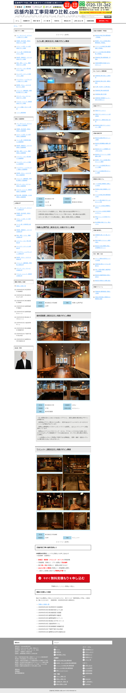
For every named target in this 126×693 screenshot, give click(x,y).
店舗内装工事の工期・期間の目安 (102, 82)
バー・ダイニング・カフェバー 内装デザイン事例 (24, 36)
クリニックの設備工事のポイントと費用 (102, 166)
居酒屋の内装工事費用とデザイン (102, 190)
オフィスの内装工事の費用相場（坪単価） (102, 52)
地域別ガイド (88, 657)
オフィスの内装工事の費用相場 (64, 668)
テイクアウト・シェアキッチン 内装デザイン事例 (24, 80)
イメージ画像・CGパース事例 (23, 108)
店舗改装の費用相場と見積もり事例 (102, 292)
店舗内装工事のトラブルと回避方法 (102, 265)
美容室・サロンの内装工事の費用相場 (66, 663)
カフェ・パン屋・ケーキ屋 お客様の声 (23, 219)
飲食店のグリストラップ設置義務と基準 (102, 155)
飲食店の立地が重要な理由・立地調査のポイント (102, 246)
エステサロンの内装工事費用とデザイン (102, 212)
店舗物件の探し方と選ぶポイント (102, 235)
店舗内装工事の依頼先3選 (102, 90)
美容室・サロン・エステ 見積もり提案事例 (23, 174)
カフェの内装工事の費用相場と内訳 (102, 195)
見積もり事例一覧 (61, 679)
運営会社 (17, 669)
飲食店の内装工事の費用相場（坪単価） (102, 36)
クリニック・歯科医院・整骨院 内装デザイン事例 (24, 91)
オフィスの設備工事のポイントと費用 (102, 171)
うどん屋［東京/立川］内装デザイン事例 (53, 41)
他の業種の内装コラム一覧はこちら (102, 223)
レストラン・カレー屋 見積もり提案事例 (23, 157)
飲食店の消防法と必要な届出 (102, 280)
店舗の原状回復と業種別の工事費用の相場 (102, 297)
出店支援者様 (88, 670)
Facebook (87, 684)
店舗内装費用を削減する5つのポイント (102, 63)
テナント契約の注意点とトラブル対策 (102, 259)
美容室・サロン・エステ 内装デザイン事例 (23, 86)
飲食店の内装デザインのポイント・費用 (102, 126)
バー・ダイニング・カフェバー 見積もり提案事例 (24, 124)
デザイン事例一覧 (61, 676)
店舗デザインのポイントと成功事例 (102, 115)
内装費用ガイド (89, 649)
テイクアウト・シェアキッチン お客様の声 (24, 252)
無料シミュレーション (62, 670)
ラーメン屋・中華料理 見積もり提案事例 (23, 141)
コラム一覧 (88, 660)
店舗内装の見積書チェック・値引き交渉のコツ (102, 98)
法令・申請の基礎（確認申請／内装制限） (102, 270)
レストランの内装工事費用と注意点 (102, 206)
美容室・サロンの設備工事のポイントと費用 (102, 160)
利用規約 (17, 671)
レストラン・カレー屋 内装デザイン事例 (23, 69)
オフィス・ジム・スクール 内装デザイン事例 (23, 97)
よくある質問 (88, 668)
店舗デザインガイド (100, 110)
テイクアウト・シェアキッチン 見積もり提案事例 (24, 168)
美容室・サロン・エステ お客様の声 (23, 258)
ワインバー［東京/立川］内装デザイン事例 (54, 449)
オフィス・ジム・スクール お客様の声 (23, 269)
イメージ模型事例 (21, 112)
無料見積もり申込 (103, 21)
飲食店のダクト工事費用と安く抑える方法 (102, 149)
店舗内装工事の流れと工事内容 (102, 76)
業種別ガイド (88, 654)
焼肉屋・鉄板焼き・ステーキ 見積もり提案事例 (24, 146)
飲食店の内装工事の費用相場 (64, 660)
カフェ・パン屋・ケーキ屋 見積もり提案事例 (23, 135)
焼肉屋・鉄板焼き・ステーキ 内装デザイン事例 (24, 58)
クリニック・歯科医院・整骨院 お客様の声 (24, 263)
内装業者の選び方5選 (100, 94)
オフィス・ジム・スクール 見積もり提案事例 (23, 185)
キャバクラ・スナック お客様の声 (23, 247)
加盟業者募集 (90, 21)
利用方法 (56, 21)
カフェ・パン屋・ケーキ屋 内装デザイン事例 (23, 47)
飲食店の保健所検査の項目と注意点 (102, 276)
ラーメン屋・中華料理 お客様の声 (23, 225)
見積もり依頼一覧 (43, 604)
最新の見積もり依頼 (61, 684)
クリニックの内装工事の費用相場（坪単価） (102, 47)
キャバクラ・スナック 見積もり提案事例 (23, 163)
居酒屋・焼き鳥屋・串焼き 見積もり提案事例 (23, 130)
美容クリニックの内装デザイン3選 (102, 217)
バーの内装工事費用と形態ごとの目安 (102, 184)
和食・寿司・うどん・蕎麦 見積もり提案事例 (23, 152)
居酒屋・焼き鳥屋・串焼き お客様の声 (23, 214)
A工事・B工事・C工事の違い (103, 86)
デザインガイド (89, 652)
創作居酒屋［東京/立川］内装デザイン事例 (54, 316)
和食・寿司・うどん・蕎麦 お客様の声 (23, 236)
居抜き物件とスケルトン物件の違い (102, 241)
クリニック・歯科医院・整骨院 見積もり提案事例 (24, 179)
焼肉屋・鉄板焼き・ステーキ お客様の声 (24, 230)
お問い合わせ (88, 665)
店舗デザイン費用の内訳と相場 (102, 120)
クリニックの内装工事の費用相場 (65, 665)
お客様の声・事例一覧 (62, 681)
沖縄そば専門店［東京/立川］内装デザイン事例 (55, 227)
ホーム (17, 21)
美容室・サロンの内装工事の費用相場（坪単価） (102, 41)
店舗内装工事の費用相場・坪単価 (102, 58)
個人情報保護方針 (19, 673)
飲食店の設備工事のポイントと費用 (102, 138)
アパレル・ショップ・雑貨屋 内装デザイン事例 (24, 102)
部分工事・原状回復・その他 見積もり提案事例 (24, 196)
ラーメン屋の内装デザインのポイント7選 (102, 201)
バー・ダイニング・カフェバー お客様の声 (24, 208)
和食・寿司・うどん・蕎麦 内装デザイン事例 (23, 63)
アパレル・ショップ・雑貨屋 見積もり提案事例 (24, 190)
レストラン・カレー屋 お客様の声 (23, 241)
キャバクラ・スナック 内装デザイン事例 (23, 74)
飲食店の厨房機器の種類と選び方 (102, 144)
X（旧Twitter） (89, 681)
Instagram (87, 679)
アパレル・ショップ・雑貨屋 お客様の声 (24, 274)
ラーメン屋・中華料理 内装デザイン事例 (23, 52)
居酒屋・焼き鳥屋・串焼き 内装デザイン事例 (23, 41)
